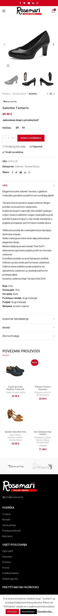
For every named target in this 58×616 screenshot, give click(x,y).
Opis (4, 185)
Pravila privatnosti (11, 530)
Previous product (47, 93)
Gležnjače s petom (42, 437)
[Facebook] (20, 3)
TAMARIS (43, 446)
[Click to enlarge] (8, 65)
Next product (54, 93)
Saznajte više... (45, 611)
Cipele (8, 392)
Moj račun (7, 536)
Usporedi (37, 146)
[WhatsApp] (37, 3)
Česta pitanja (10, 336)
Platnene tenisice (42, 392)
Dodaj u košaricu (31, 138)
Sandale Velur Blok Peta (15, 432)
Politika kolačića (10, 573)
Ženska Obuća (19, 94)
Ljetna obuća (15, 435)
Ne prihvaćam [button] (28, 611)
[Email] (29, 3)
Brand (6, 327)
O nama (6, 514)
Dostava (6, 562)
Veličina (6, 128)
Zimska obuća (42, 442)
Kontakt (6, 519)
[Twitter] (24, 3)
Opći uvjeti (7, 551)
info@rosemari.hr (14, 497)
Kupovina (7, 556)
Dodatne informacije (15, 318)
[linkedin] (33, 3)
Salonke (33, 94)
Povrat (5, 567)
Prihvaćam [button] (12, 611)
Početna (6, 94)
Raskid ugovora (10, 579)
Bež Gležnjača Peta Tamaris (42, 433)
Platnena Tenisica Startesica (43, 388)
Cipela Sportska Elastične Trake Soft (15, 388)
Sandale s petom (15, 437)
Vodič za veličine (14, 152)
